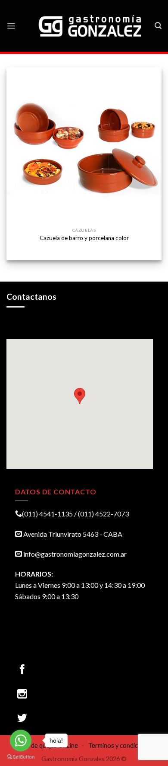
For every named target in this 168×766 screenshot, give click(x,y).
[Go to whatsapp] (20, 740)
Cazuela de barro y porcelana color (84, 237)
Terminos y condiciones (120, 745)
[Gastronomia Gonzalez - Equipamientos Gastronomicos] (91, 26)
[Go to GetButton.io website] (20, 757)
